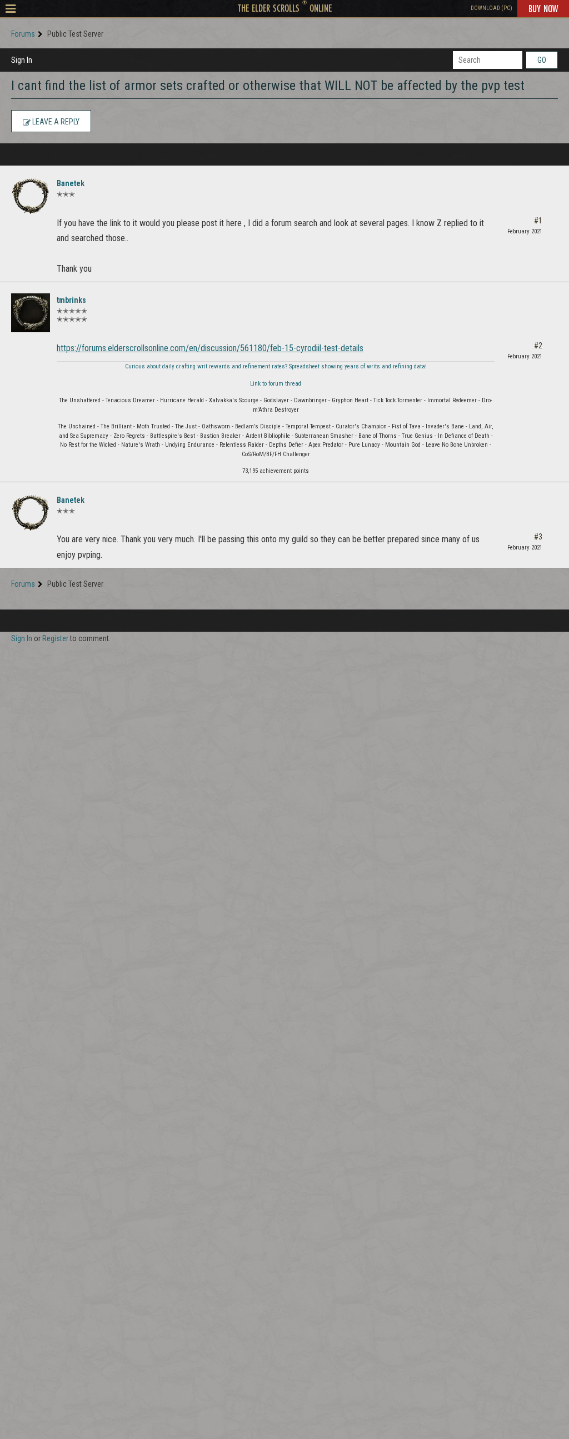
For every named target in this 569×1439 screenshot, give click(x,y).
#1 (538, 220)
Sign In (21, 60)
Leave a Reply (55, 121)
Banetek (70, 183)
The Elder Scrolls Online (285, 8)
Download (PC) (491, 8)
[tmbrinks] (30, 312)
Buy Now (543, 8)
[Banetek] (30, 196)
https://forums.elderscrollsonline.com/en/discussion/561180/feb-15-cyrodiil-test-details (210, 348)
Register (55, 638)
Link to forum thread (275, 383)
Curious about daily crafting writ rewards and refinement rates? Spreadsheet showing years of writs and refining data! (276, 366)
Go (541, 60)
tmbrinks (71, 300)
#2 (538, 345)
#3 (538, 536)
